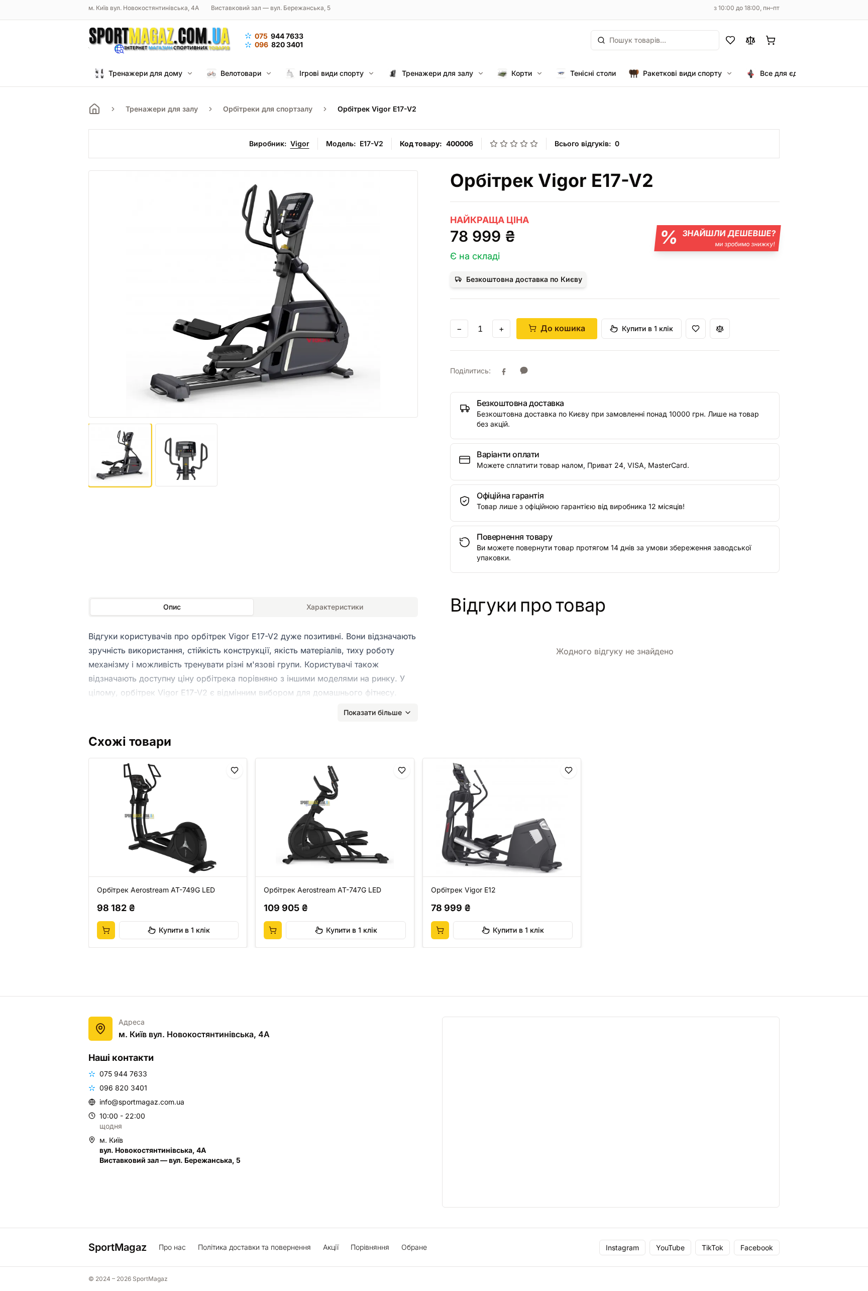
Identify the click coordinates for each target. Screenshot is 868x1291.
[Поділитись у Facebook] (504, 371)
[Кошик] (771, 40)
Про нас (172, 1247)
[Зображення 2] (186, 455)
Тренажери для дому (145, 73)
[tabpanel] (253, 671)
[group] (434, 853)
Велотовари (241, 73)
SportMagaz (117, 1247)
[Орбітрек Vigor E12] (502, 817)
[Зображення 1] (119, 455)
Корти (521, 73)
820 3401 (279, 44)
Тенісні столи (593, 73)
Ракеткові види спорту (682, 73)
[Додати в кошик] (106, 930)
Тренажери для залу (437, 73)
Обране (414, 1247)
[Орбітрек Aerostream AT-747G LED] (334, 817)
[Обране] (730, 40)
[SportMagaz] (159, 40)
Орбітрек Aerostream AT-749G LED (156, 889)
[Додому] (94, 109)
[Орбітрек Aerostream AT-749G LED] (168, 817)
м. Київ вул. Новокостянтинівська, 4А (143, 8)
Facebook (756, 1247)
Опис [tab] (172, 607)
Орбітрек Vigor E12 (463, 889)
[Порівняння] (750, 40)
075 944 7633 (123, 1073)
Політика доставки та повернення (254, 1247)
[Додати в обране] (696, 329)
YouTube (670, 1247)
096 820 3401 (123, 1087)
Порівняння (370, 1247)
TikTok (712, 1247)
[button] (615, 415)
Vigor (299, 143)
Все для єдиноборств (797, 73)
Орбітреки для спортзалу (267, 109)
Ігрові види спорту (331, 73)
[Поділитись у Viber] (524, 371)
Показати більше (373, 712)
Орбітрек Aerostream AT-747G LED (322, 889)
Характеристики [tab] (334, 607)
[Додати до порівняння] (720, 329)
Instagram (622, 1247)
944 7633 (279, 36)
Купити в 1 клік (647, 328)
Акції (331, 1247)
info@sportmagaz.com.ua (141, 1102)
